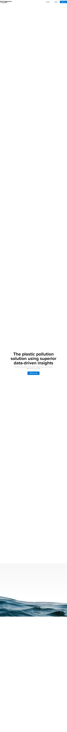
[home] (6, 2)
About (56, 2)
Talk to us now (33, 373)
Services (48, 2)
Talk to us (63, 1)
